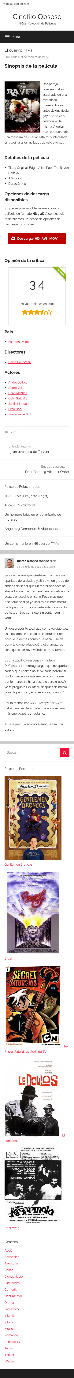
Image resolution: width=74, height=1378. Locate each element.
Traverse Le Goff (19, 414)
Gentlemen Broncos (18, 864)
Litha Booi (15, 409)
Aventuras (12, 1263)
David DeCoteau (19, 362)
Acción (9, 1250)
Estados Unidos (19, 342)
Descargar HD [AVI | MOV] (37, 239)
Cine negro (12, 1283)
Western (10, 1361)
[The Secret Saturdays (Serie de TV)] (33, 1046)
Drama (9, 1303)
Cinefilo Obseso (37, 16)
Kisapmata (12, 1227)
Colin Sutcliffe (17, 398)
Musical (10, 1329)
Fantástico (12, 1309)
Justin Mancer (18, 404)
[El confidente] (33, 1135)
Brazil (8, 958)
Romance (11, 1335)
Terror (13, 432)
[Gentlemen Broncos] (33, 859)
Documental (13, 1296)
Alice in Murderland (20, 505)
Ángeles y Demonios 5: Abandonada (33, 528)
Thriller (9, 1355)
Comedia (11, 1289)
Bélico (9, 1270)
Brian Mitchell (17, 393)
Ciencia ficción (14, 1276)
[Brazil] (33, 953)
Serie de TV (13, 1342)
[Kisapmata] (33, 1222)
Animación (12, 1257)
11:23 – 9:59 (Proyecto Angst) (27, 496)
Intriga (9, 1322)
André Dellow (17, 382)
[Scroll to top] (67, 1371)
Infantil (9, 1315)
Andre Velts (16, 388)
